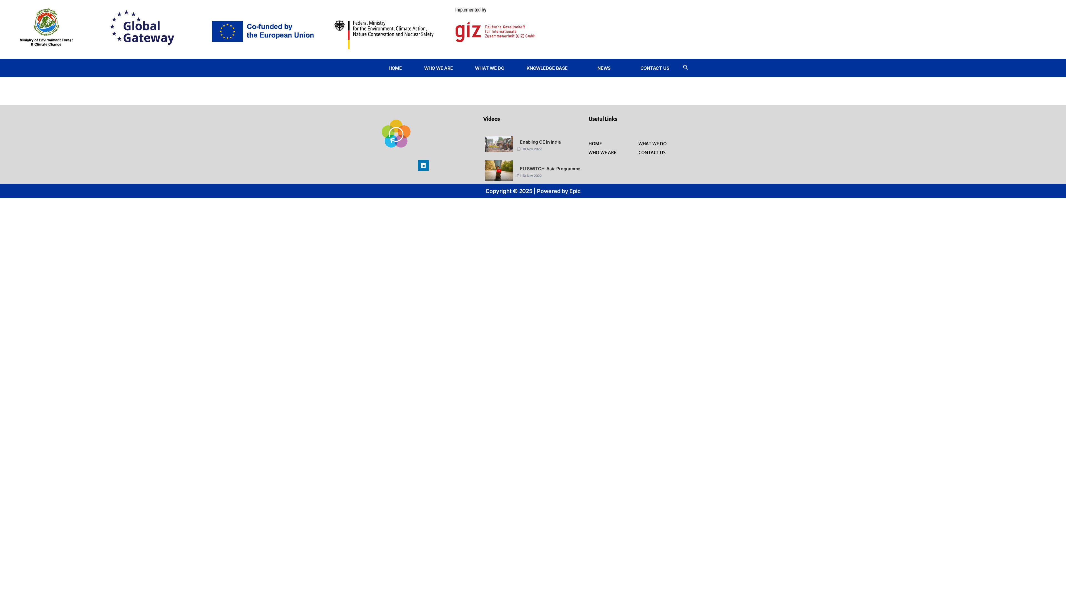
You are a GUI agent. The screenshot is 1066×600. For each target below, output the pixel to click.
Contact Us (652, 152)
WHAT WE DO (489, 68)
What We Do (652, 144)
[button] (551, 68)
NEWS (603, 68)
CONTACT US (654, 68)
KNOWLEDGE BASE (547, 68)
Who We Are (602, 152)
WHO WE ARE (438, 68)
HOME (395, 68)
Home (595, 144)
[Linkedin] (423, 165)
